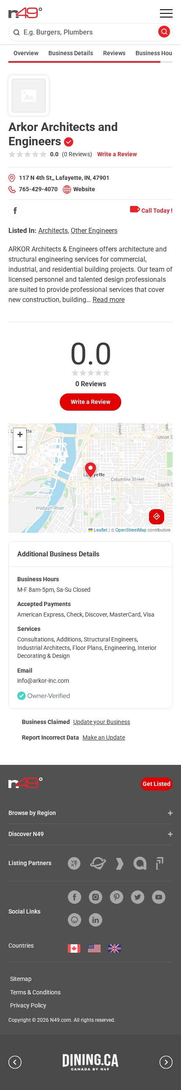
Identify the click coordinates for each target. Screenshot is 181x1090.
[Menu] (166, 13)
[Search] (164, 32)
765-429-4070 (38, 189)
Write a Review (117, 154)
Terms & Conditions (35, 992)
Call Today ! (156, 210)
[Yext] (77, 863)
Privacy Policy (28, 1005)
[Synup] (123, 863)
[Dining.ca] (90, 1062)
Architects (53, 231)
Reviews (114, 53)
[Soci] (159, 863)
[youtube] (158, 897)
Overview (25, 53)
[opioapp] (74, 920)
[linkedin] (95, 920)
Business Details (70, 53)
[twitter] (137, 897)
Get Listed (156, 783)
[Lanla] (143, 863)
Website (84, 189)
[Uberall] (101, 863)
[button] (90, 470)
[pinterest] (116, 897)
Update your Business (101, 722)
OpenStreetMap (130, 530)
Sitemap (21, 978)
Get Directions (156, 516)
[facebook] (15, 210)
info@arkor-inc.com (43, 680)
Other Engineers (94, 231)
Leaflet (100, 530)
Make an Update (104, 737)
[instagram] (95, 897)
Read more (109, 300)
